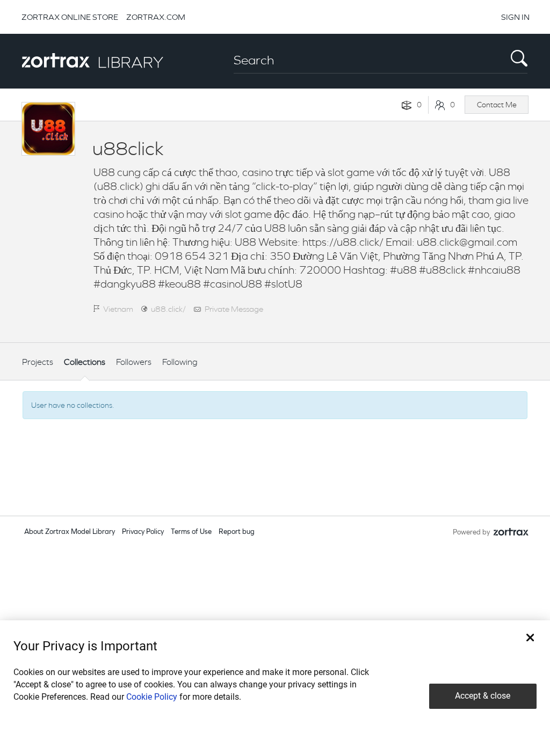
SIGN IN (515, 16)
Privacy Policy (143, 532)
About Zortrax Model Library (69, 532)
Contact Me (497, 104)
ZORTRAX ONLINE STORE (69, 16)
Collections (84, 362)
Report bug (237, 532)
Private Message (234, 308)
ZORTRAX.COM (155, 16)
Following (180, 362)
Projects (37, 362)
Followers (133, 362)
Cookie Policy (151, 697)
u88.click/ (168, 308)
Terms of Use (191, 532)
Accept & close (482, 696)
